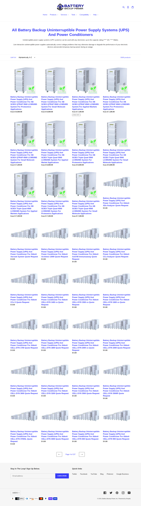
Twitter (74, 474)
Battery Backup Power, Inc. (110, 498)
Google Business (122, 474)
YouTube (94, 474)
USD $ (15, 493)
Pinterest (110, 474)
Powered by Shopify (125, 498)
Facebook (83, 474)
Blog (101, 474)
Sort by (13, 57)
